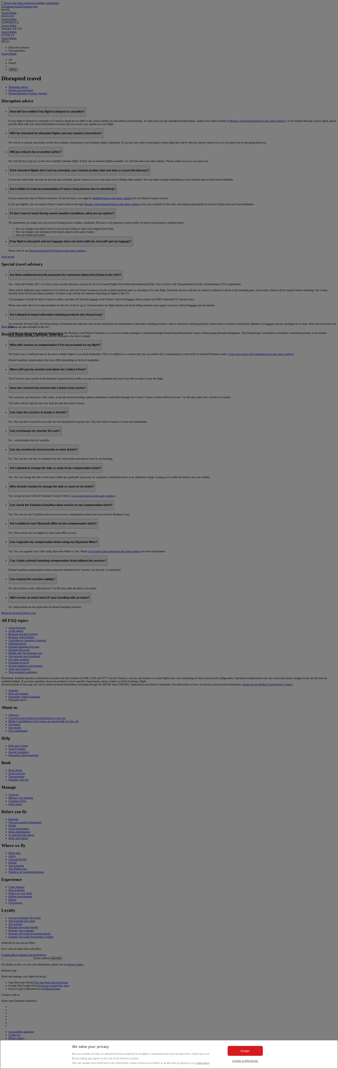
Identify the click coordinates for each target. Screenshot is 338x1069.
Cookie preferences (245, 1061)
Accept (245, 1051)
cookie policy (202, 1063)
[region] (169, 1054)
